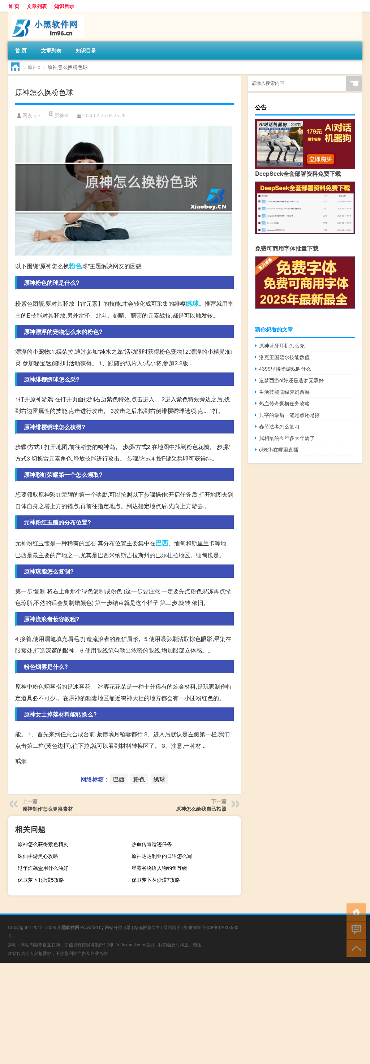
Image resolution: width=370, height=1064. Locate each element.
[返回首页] (355, 911)
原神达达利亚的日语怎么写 (162, 855)
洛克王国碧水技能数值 (284, 357)
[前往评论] (355, 929)
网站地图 (172, 927)
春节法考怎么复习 (279, 426)
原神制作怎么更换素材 (47, 808)
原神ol (34, 66)
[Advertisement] (185, 1013)
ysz (37, 115)
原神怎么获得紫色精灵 (43, 843)
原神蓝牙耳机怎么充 (282, 345)
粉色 (75, 265)
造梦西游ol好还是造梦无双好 (291, 380)
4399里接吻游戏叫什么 (285, 368)
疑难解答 (192, 927)
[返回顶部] (355, 947)
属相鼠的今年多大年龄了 (287, 437)
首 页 (14, 5)
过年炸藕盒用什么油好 (43, 867)
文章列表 (37, 5)
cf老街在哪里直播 (278, 449)
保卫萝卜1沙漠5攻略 (41, 879)
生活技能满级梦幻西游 (284, 391)
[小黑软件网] (46, 14)
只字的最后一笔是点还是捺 (289, 414)
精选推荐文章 (147, 927)
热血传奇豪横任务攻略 (284, 403)
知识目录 (64, 5)
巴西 (161, 543)
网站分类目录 (118, 927)
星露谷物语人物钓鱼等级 (159, 867)
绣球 (192, 303)
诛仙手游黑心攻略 (38, 855)
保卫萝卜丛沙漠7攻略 (156, 879)
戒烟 (21, 760)
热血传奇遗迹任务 (152, 843)
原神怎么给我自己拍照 (201, 808)
